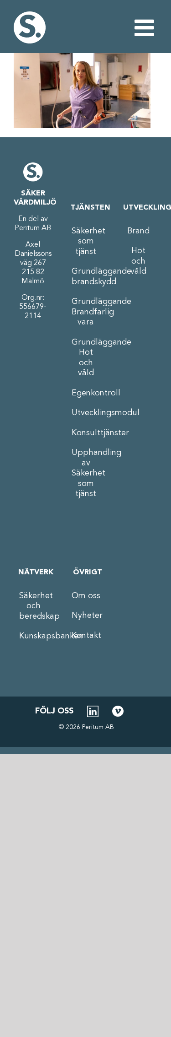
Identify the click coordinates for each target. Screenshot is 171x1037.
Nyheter (86, 615)
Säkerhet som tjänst (86, 241)
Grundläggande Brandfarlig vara (86, 311)
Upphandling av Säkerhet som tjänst (86, 473)
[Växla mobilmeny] (146, 27)
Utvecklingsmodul (86, 413)
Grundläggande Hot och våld (86, 358)
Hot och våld (138, 261)
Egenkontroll (86, 393)
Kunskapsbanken (33, 636)
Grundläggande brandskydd (86, 276)
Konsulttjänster (86, 433)
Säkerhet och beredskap (33, 606)
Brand (138, 231)
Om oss (86, 596)
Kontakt (86, 636)
